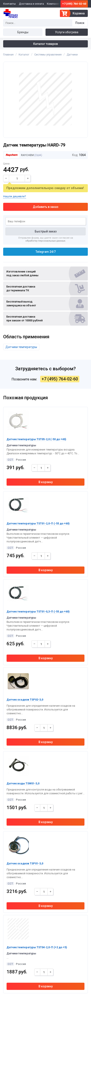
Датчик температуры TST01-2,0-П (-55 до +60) (38, 523)
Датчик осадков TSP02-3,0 (25, 699)
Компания (53, 3)
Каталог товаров (45, 44)
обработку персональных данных (45, 240)
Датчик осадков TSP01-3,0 (25, 863)
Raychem (27, 155)
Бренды (22, 32)
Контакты (9, 3)
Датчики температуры (21, 347)
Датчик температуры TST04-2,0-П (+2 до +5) (37, 947)
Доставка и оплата (31, 3)
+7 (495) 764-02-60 (74, 3)
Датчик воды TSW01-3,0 (23, 783)
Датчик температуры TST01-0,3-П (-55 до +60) (38, 611)
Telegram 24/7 (46, 251)
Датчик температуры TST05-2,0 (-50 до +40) (36, 439)
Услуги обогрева (66, 32)
